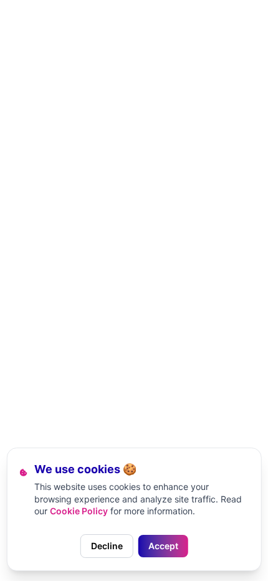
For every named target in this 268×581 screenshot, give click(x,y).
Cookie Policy (79, 511)
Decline (107, 545)
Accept (163, 545)
